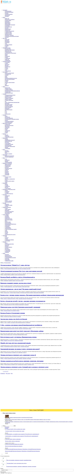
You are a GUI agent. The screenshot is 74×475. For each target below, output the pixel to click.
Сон (6, 112)
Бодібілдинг (7, 217)
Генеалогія (7, 42)
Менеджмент (7, 23)
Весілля (6, 187)
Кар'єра (4, 133)
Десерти (6, 75)
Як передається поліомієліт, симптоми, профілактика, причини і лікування (21, 466)
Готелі (6, 199)
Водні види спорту (9, 219)
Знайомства (7, 186)
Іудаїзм (6, 63)
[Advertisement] (21, 6)
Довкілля (7, 169)
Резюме (6, 134)
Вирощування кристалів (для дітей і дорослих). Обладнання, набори (21, 331)
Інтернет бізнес (8, 20)
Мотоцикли (7, 15)
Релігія (6, 67)
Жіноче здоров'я (8, 99)
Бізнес (4, 17)
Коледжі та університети (10, 178)
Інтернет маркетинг (9, 118)
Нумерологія (7, 66)
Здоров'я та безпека (9, 89)
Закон (4, 86)
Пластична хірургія (9, 106)
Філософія (7, 173)
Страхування (7, 250)
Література (7, 127)
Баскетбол (7, 216)
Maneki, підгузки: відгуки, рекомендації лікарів (15, 343)
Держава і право (8, 88)
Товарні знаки (8, 91)
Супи (6, 83)
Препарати (7, 108)
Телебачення (7, 130)
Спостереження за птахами (10, 257)
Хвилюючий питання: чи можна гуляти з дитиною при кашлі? (20, 349)
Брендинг (7, 204)
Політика (7, 171)
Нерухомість (7, 249)
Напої (6, 77)
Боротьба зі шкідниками (10, 49)
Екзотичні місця (8, 201)
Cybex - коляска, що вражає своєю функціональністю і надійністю (21, 325)
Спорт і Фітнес (6, 214)
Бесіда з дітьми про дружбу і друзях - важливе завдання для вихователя (22, 301)
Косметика (7, 151)
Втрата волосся (8, 107)
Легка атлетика (8, 222)
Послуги (6, 37)
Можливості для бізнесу (10, 19)
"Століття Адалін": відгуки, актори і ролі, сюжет (14, 431)
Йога (6, 220)
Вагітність (7, 40)
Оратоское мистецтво (9, 211)
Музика (6, 128)
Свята (6, 46)
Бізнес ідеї (7, 18)
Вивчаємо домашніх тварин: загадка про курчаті (15, 283)
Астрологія (7, 62)
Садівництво (7, 58)
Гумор (6, 132)
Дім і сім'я (5, 38)
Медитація (7, 64)
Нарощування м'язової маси (10, 224)
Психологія (7, 213)
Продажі (6, 27)
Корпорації (7, 21)
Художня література (9, 193)
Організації (7, 25)
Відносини (5, 183)
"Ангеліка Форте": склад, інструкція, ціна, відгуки (16, 463)
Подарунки (7, 160)
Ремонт (6, 57)
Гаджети (6, 237)
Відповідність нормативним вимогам (12, 90)
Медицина (7, 103)
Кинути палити (8, 97)
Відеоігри (7, 254)
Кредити (6, 246)
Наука (6, 179)
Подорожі (5, 194)
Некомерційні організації (10, 24)
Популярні (7, 426)
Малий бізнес (7, 22)
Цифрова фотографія (9, 260)
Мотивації (7, 210)
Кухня (6, 54)
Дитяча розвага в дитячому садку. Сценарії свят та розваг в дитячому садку (24, 367)
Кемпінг (6, 196)
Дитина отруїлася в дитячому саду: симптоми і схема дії (18, 355)
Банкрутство (7, 87)
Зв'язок (6, 238)
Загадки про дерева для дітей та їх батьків (13, 319)
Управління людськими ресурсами (12, 36)
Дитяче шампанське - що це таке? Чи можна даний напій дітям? (20, 289)
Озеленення (7, 56)
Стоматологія (7, 113)
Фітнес (6, 231)
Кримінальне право (9, 92)
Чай (6, 84)
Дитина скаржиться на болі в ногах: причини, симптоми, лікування (21, 361)
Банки (6, 242)
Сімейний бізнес (8, 32)
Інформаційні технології (10, 140)
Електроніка (7, 240)
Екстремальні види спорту (10, 234)
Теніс (6, 230)
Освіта (4, 175)
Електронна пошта (8, 122)
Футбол (6, 232)
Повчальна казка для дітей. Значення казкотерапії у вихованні (20, 307)
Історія (6, 177)
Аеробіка (7, 215)
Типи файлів (7, 148)
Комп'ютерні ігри (8, 141)
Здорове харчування (9, 100)
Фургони (7, 16)
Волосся (6, 150)
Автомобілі (5, 10)
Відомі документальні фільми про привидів (13, 446)
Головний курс (8, 74)
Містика (6, 65)
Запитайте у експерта (9, 35)
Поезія (6, 190)
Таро (6, 69)
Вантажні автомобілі (9, 12)
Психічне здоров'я (8, 109)
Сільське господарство (9, 31)
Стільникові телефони (9, 239)
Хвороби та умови (8, 96)
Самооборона (7, 227)
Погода (6, 170)
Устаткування (7, 143)
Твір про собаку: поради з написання (12, 441)
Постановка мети (8, 212)
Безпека (6, 139)
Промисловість (8, 28)
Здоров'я (4, 93)
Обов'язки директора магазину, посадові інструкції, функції (20, 417)
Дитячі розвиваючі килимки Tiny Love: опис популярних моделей (21, 271)
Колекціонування (8, 256)
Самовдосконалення (7, 207)
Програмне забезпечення (10, 146)
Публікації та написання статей (9, 189)
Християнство (8, 70)
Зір (5, 101)
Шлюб (6, 184)
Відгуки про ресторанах (10, 79)
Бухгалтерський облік (9, 243)
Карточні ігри (8, 255)
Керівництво (7, 29)
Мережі (6, 147)
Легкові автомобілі (8, 14)
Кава (6, 76)
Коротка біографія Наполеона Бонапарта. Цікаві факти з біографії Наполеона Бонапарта (22, 451)
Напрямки (7, 198)
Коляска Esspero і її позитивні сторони (12, 313)
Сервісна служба (8, 33)
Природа (7, 172)
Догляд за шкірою (8, 153)
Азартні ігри (7, 124)
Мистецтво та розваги (7, 123)
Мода (4, 157)
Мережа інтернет (8, 34)
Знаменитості (7, 166)
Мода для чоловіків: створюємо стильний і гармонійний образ (19, 460)
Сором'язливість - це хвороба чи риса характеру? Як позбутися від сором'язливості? (21, 436)
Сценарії (6, 192)
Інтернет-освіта (8, 176)
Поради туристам (8, 200)
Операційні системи (9, 144)
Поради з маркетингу (9, 156)
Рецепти (6, 80)
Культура (7, 167)
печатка (6, 206)
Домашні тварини (8, 44)
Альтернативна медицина (10, 95)
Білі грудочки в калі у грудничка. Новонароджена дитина (18, 337)
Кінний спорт (8, 221)
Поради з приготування (9, 82)
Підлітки (7, 45)
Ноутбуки (7, 142)
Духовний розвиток (7, 61)
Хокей (6, 233)
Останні (6, 428)
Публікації (7, 191)
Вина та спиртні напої (9, 72)
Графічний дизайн (8, 205)
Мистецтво (7, 126)
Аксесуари (7, 39)
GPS (6, 236)
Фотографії (7, 259)
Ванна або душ (8, 50)
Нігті (6, 152)
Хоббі (4, 253)
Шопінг (6, 161)
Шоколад (7, 85)
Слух (6, 111)
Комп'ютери (5, 138)
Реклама (4, 203)
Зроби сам (7, 59)
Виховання (7, 41)
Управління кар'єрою (9, 136)
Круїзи (6, 197)
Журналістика (8, 165)
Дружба (6, 185)
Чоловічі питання (8, 168)
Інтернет (4, 114)
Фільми (6, 131)
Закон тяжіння (8, 209)
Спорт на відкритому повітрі (10, 229)
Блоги (6, 115)
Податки (6, 248)
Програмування (8, 145)
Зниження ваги (8, 228)
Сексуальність (8, 188)
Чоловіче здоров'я (8, 105)
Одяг (6, 158)
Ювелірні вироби (8, 162)
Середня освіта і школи (9, 181)
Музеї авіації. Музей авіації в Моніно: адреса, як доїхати (39, 419)
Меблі (6, 55)
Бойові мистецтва (8, 218)
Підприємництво (8, 26)
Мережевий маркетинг (9, 155)
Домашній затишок (6, 47)
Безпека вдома (8, 48)
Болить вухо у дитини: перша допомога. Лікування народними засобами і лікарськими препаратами (32, 295)
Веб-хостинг (7, 117)
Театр (6, 129)
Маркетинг (5, 154)
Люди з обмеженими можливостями (12, 102)
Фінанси (4, 241)
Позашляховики (8, 11)
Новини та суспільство (7, 163)
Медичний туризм (8, 104)
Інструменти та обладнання (10, 53)
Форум (6, 120)
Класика (6, 13)
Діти (6, 43)
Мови (6, 182)
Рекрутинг (7, 135)
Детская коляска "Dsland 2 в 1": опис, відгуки (15, 265)
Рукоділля (7, 258)
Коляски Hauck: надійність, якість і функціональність (17, 277)
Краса (4, 149)
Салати (6, 81)
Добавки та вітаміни (9, 98)
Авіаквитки (7, 195)
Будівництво (7, 60)
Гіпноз (6, 208)
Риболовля (7, 226)
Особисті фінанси (8, 247)
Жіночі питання (8, 164)
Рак (5, 110)
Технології (5, 235)
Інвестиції (7, 244)
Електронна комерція (9, 121)
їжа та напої (5, 71)
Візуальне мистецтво (9, 125)
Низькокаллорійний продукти (11, 78)
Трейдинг (7, 252)
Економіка (7, 174)
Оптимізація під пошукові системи (12, 119)
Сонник (6, 68)
